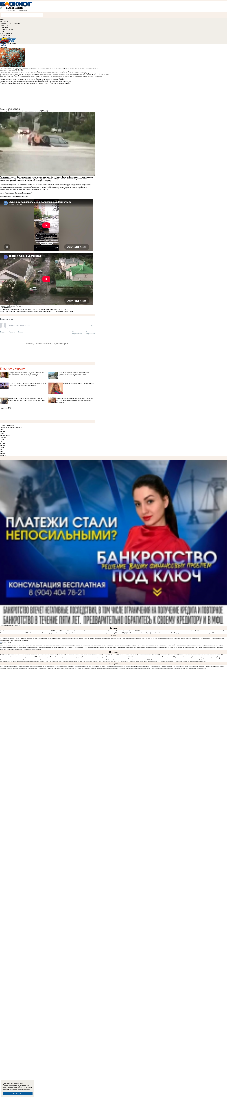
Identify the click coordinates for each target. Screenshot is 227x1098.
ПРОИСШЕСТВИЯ (6, 29)
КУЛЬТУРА (4, 21)
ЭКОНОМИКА (5, 35)
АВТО (12, 41)
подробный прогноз (7, 427)
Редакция (3, 47)
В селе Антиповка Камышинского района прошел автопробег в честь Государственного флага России (138, 645)
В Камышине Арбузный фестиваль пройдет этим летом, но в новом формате (28, 309)
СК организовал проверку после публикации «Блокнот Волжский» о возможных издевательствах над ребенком (137, 666)
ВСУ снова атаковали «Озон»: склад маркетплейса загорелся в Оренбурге (50, 633)
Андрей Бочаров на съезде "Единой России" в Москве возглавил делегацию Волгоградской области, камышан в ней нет (38, 638)
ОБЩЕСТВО (4, 25)
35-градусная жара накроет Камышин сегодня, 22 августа (24, 649)
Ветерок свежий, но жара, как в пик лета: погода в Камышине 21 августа (184, 661)
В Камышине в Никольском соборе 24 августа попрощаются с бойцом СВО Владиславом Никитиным (146, 654)
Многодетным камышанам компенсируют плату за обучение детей (151, 657)
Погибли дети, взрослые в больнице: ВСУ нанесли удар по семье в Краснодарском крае (28, 645)
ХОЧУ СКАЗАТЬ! (6, 33)
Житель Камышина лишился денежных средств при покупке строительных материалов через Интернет (33, 654)
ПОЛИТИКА (4, 27)
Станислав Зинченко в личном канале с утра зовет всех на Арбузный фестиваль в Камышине (97, 647)
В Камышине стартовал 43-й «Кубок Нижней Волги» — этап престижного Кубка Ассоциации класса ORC (61, 659)
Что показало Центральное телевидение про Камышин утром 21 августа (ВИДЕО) (89, 654)
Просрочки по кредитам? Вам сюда (10, 625)
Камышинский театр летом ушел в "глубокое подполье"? (189, 666)
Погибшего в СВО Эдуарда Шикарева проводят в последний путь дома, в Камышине (118, 659)
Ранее (20, 332)
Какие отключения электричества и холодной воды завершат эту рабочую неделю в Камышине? (73, 666)
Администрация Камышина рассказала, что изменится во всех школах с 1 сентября (81, 645)
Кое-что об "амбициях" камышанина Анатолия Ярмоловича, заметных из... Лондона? (30, 311)
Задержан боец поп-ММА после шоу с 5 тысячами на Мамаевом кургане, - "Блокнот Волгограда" (155, 647)
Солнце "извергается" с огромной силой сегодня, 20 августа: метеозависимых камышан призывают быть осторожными (172, 668)
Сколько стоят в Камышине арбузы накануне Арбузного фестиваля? (22, 666)
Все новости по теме (7, 70)
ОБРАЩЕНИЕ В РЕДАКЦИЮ (10, 23)
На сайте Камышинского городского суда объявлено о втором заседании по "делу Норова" (197, 645)
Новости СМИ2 (5, 408)
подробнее (18, 427)
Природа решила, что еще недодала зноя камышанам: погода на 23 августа (196, 633)
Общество (3, 109)
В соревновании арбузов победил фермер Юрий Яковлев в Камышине (150, 633)
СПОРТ (2, 31)
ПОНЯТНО (17, 1093)
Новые (2, 332)
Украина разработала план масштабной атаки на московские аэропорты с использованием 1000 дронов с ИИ (34, 647)
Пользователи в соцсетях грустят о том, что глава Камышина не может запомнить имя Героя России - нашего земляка (43, 72)
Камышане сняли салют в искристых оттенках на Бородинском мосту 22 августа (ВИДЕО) (101, 633)
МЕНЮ (2, 19)
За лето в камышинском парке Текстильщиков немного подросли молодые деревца (27, 630)
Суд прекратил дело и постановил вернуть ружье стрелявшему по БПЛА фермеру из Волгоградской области (177, 659)
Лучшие (12, 332)
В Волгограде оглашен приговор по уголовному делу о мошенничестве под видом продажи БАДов (166, 630)
